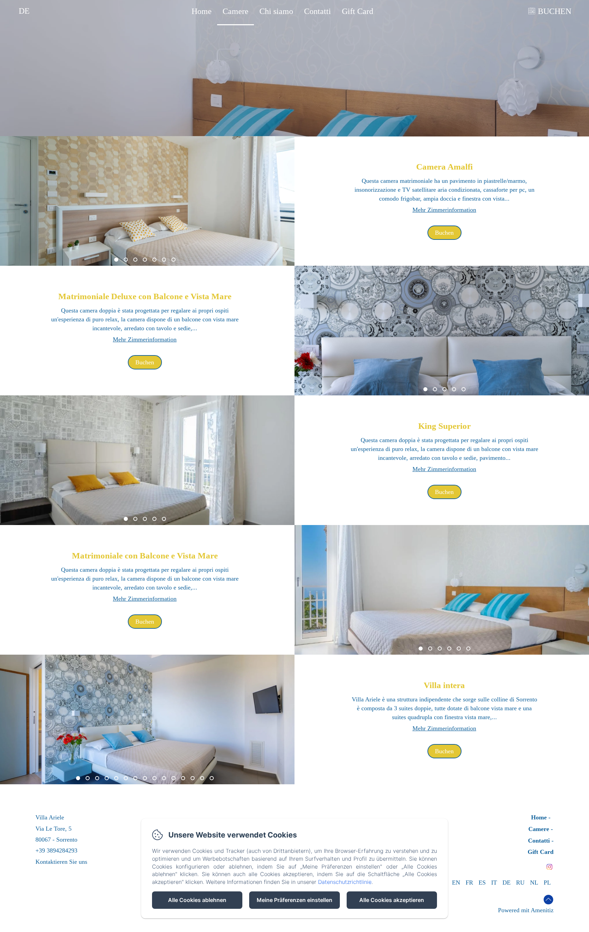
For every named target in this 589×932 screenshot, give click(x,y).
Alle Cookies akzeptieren (391, 900)
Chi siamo (276, 11)
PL (547, 882)
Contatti (317, 11)
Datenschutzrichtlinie (345, 881)
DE (506, 882)
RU (520, 882)
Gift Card (357, 11)
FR (469, 882)
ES (482, 882)
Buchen (444, 232)
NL (534, 882)
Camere (235, 11)
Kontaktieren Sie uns (61, 861)
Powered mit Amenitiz (526, 910)
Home (202, 11)
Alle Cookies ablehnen (197, 900)
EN (456, 882)
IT (494, 882)
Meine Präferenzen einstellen (294, 900)
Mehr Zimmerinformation (444, 209)
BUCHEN (554, 11)
